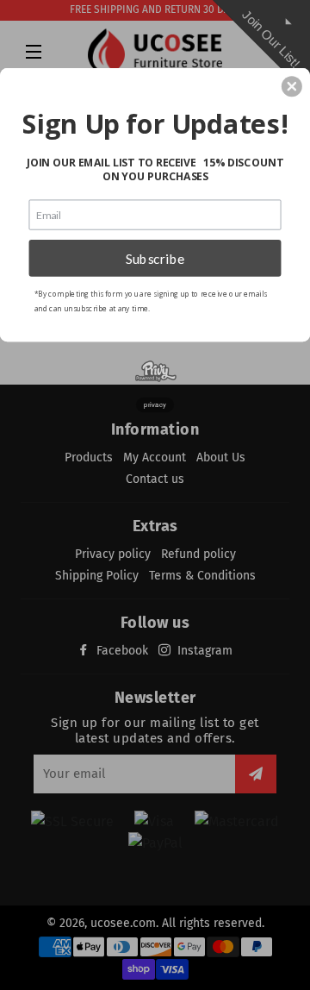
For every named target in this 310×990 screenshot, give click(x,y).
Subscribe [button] (155, 258)
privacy (155, 405)
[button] (292, 86)
